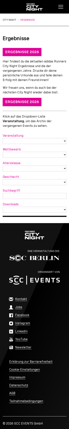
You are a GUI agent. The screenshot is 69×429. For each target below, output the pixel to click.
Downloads (11, 204)
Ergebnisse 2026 (22, 102)
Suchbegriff (11, 190)
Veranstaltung (13, 135)
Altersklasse (12, 163)
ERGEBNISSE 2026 (22, 52)
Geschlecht (11, 177)
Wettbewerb (12, 149)
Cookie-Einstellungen (24, 369)
